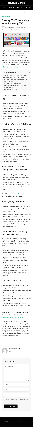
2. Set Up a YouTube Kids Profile (14, 77)
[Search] (30, 3)
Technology (5, 16)
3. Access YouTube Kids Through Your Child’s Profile (16, 80)
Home (3, 7)
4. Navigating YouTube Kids (12, 83)
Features (11, 7)
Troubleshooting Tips (10, 89)
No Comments (6, 29)
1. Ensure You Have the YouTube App (15, 75)
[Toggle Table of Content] (28, 72)
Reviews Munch (10, 27)
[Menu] (3, 3)
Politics (19, 7)
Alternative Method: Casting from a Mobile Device (15, 86)
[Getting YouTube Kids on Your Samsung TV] (16, 40)
